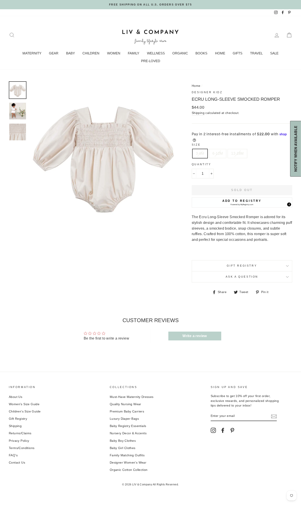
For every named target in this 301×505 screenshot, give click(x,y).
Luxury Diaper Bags (124, 418)
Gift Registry (242, 265)
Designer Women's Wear (128, 462)
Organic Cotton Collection (129, 470)
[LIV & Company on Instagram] (213, 430)
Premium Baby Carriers (127, 411)
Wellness (156, 53)
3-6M (200, 153)
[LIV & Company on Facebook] (222, 430)
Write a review (194, 336)
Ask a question (242, 276)
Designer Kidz (207, 92)
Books (201, 53)
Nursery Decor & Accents (128, 433)
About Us (15, 397)
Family (133, 53)
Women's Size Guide (24, 404)
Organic (180, 53)
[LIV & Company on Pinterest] (232, 430)
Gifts (237, 53)
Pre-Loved (150, 61)
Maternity (31, 53)
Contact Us (17, 462)
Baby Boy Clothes (123, 440)
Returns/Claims (20, 433)
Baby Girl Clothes (123, 448)
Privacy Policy (19, 440)
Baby (70, 53)
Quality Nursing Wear (125, 404)
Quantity (201, 164)
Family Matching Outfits (127, 455)
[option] (150, 4)
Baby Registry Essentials (128, 426)
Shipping (198, 113)
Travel (256, 53)
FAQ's (13, 455)
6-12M (217, 153)
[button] (242, 202)
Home (220, 53)
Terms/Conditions (21, 448)
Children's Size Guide (25, 411)
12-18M (237, 153)
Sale (274, 53)
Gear (53, 53)
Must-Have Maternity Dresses (132, 397)
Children (90, 53)
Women (113, 53)
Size (196, 144)
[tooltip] (289, 204)
